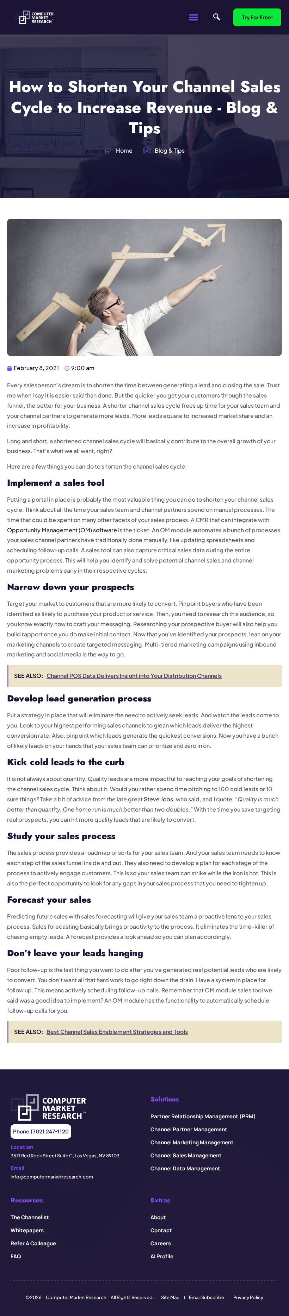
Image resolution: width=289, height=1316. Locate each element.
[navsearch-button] (217, 17)
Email (17, 1168)
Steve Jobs (158, 799)
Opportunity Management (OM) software (62, 530)
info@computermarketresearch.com (52, 1177)
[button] (193, 17)
